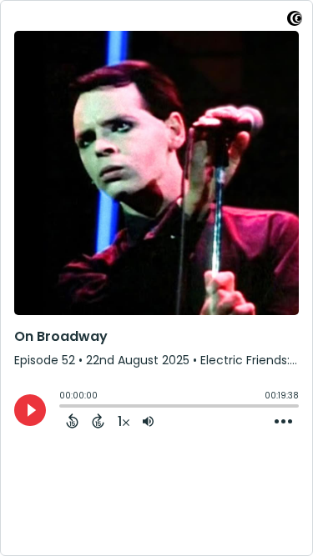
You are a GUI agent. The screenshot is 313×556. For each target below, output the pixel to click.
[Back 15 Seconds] (72, 421)
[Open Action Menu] (283, 422)
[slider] (63, 407)
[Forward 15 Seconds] (98, 421)
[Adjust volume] (148, 421)
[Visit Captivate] (294, 21)
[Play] (30, 410)
